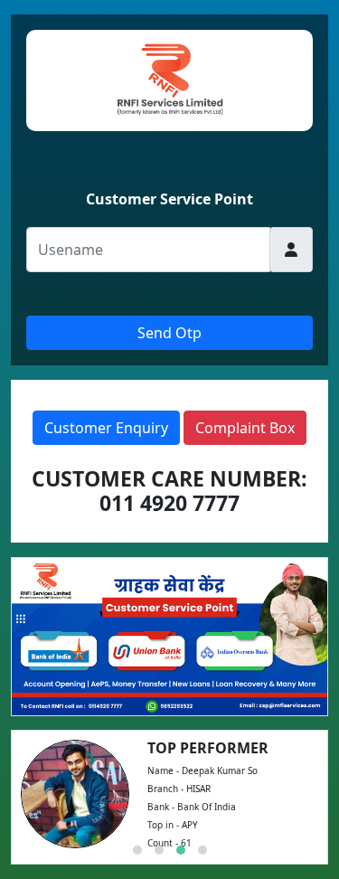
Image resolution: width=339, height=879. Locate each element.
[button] (137, 850)
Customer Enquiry (106, 428)
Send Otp (169, 333)
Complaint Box (245, 428)
